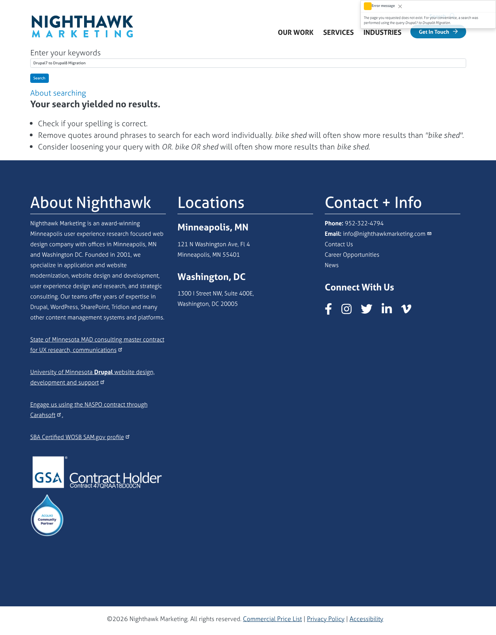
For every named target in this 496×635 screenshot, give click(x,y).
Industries (384, 34)
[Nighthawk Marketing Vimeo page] (410, 311)
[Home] (82, 19)
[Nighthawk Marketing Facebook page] (332, 311)
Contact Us (339, 244)
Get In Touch (434, 31)
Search (39, 78)
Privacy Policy (325, 618)
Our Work (295, 32)
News (332, 265)
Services (341, 34)
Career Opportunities (352, 255)
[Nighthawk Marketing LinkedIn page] (391, 311)
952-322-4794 (364, 223)
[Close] (400, 6)
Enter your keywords (65, 52)
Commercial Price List (272, 618)
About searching (58, 93)
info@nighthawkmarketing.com (384, 234)
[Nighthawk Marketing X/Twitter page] (370, 311)
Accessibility (366, 618)
